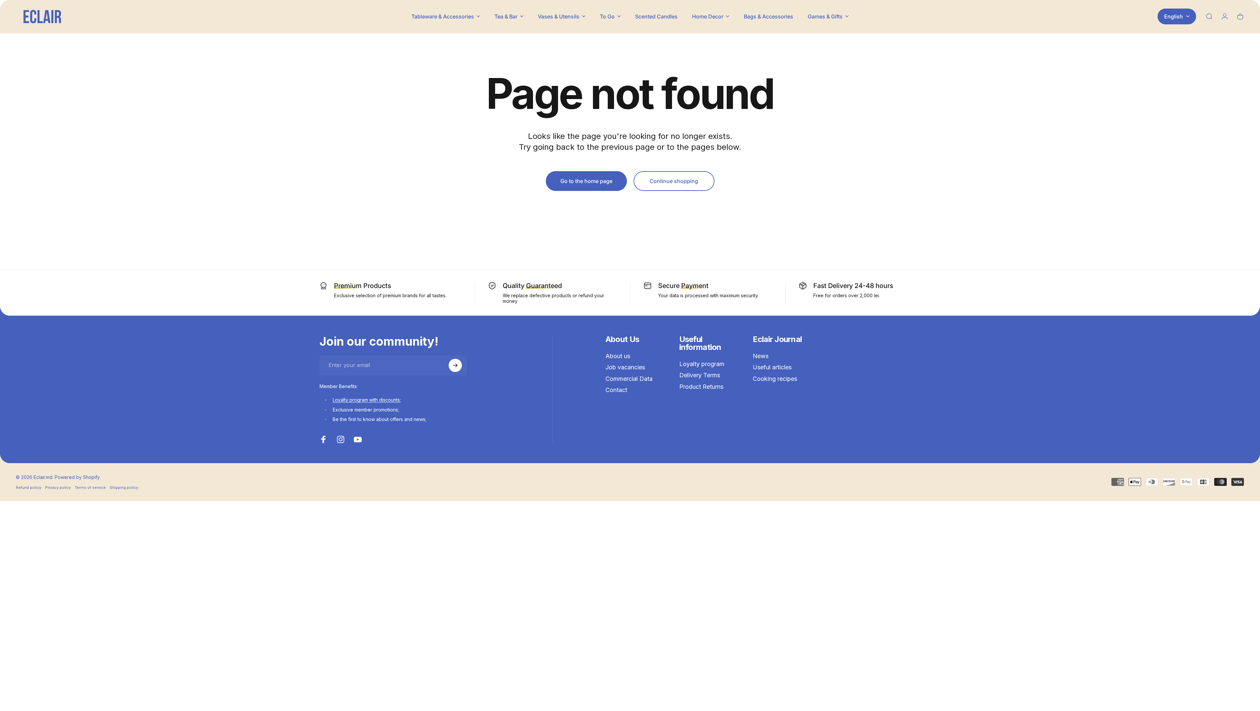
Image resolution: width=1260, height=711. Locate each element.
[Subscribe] (455, 365)
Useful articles (772, 367)
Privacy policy (58, 487)
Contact (616, 389)
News (761, 356)
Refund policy (28, 487)
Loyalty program (701, 363)
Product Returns (701, 386)
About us (617, 356)
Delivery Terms (699, 375)
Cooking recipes (775, 378)
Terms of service (90, 487)
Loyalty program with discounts (366, 400)
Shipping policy (124, 487)
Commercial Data (629, 378)
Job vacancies (625, 367)
